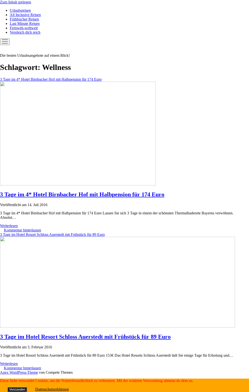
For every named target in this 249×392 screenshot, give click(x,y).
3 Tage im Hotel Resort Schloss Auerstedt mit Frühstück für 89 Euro (85, 337)
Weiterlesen (9, 226)
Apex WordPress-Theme (19, 372)
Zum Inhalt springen (15, 2)
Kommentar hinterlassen (22, 230)
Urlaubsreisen (20, 10)
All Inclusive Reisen (25, 15)
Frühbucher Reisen (24, 19)
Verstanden (17, 389)
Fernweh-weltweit (24, 28)
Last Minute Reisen (25, 23)
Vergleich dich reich (25, 32)
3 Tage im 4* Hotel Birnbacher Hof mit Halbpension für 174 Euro (82, 194)
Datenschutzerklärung (52, 389)
